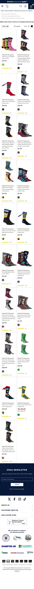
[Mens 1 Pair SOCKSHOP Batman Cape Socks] (24, 214)
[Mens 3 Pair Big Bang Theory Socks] (9, 256)
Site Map (30, 564)
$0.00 (31, 8)
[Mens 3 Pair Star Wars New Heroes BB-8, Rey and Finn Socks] (24, 299)
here (23, 489)
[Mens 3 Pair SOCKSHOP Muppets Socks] (9, 40)
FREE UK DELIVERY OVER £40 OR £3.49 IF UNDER (17, 11)
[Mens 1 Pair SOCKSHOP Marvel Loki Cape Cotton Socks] (24, 389)
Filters (4, 26)
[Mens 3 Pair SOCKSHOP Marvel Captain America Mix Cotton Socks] (24, 171)
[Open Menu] (2, 6)
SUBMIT (17, 484)
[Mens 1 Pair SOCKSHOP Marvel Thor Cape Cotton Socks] (9, 389)
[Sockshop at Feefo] (17, 522)
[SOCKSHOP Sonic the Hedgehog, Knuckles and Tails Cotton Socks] (24, 256)
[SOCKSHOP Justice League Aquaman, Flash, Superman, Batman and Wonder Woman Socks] (24, 40)
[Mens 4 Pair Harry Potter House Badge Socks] (9, 171)
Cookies (15, 564)
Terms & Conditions (7, 564)
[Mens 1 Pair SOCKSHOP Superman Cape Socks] (9, 85)
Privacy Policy (22, 564)
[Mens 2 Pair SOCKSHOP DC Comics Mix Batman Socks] (9, 214)
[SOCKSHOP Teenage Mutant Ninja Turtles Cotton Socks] (24, 344)
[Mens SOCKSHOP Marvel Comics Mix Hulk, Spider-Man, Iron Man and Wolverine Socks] (9, 432)
